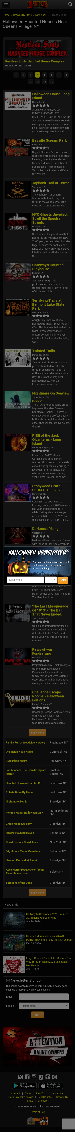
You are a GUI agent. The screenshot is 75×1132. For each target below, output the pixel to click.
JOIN (63, 580)
